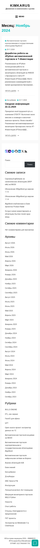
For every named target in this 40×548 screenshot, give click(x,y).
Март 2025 (9, 320)
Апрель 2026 (10, 261)
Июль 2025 (9, 302)
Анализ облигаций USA (14, 463)
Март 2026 (9, 265)
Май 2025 (9, 311)
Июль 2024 (9, 356)
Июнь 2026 (9, 252)
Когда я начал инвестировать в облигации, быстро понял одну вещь (18, 214)
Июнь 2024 (9, 360)
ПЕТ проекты (10, 518)
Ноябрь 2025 (10, 284)
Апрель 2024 (10, 369)
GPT (6, 423)
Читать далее (10, 91)
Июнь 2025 (9, 306)
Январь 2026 (10, 275)
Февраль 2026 (11, 270)
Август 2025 (10, 297)
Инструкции (10, 485)
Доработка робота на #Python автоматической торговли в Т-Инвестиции (19, 56)
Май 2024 (9, 365)
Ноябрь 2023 (10, 392)
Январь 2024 (10, 383)
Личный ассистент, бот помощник (19, 490)
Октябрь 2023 (10, 397)
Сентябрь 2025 (11, 293)
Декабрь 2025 (11, 279)
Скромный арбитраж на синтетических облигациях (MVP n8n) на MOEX (18, 182)
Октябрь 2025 (10, 288)
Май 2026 (9, 256)
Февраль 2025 (11, 324)
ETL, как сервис (11, 414)
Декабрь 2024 (11, 333)
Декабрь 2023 (11, 388)
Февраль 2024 (11, 379)
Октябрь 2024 (10, 342)
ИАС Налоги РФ (11, 481)
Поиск (7, 160)
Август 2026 (10, 243)
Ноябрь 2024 (10, 338)
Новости (8, 502)
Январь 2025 (10, 329)
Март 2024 (9, 374)
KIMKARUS (20, 5)
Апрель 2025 (10, 315)
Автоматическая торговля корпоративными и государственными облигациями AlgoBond (19, 43)
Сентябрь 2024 (11, 347)
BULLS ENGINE (11, 409)
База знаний (10, 467)
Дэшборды (10, 476)
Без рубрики (11, 100)
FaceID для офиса (12, 419)
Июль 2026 (9, 247)
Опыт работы (10, 506)
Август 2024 (10, 351)
